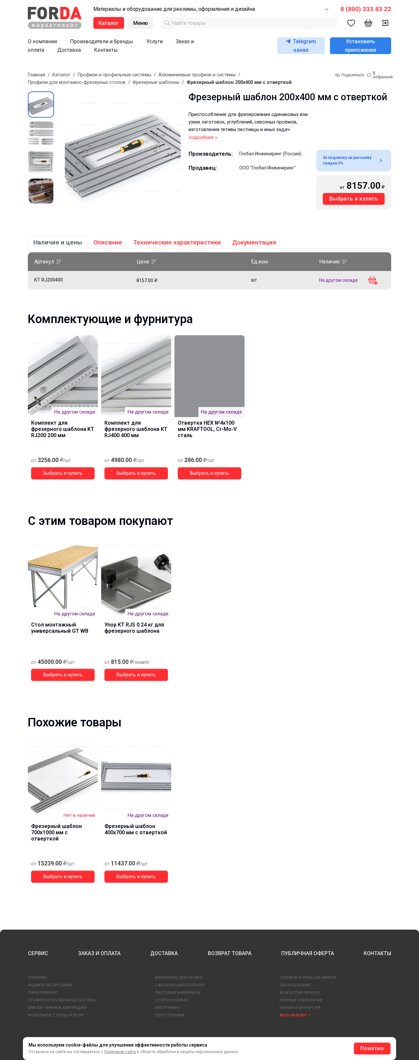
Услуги (154, 41)
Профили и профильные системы (114, 75)
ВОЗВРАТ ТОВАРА (229, 953)
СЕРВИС (38, 953)
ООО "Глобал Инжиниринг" (267, 167)
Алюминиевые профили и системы (197, 75)
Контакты (106, 50)
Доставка (69, 50)
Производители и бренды (101, 41)
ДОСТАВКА (164, 953)
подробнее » (203, 137)
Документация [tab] (254, 242)
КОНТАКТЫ (377, 953)
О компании (42, 41)
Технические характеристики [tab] (177, 242)
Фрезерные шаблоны (156, 82)
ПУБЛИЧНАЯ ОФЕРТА (307, 953)
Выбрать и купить (353, 199)
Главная (36, 75)
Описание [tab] (107, 242)
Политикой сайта (120, 1052)
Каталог (61, 75)
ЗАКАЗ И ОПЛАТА (99, 953)
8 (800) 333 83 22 (365, 9)
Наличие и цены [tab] (57, 242)
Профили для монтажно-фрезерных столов (76, 82)
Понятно (372, 1048)
